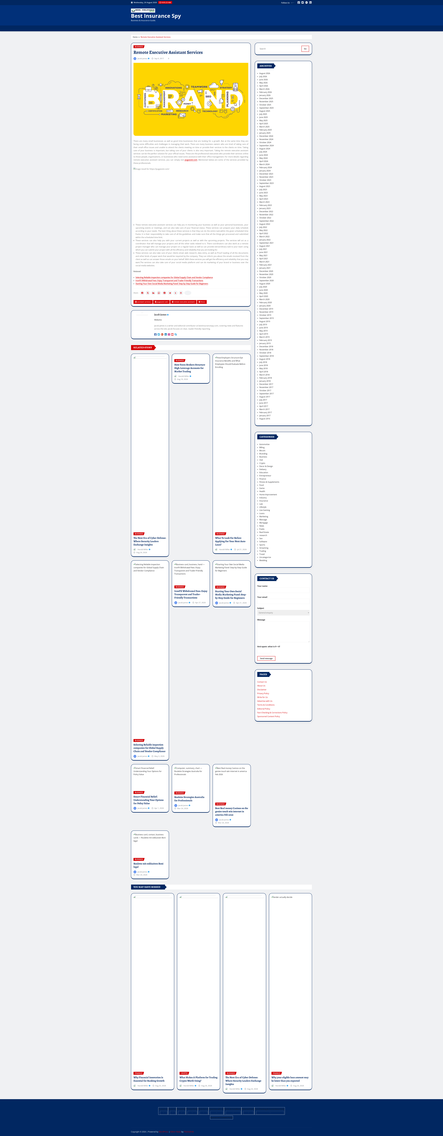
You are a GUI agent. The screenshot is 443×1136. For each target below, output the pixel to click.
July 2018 (263, 362)
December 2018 (266, 346)
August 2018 (264, 359)
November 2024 (266, 139)
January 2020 (265, 305)
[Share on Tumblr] (175, 293)
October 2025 (265, 104)
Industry (263, 497)
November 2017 (266, 387)
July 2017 (263, 400)
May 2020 (263, 293)
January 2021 (265, 268)
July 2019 (263, 324)
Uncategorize (265, 557)
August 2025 (264, 111)
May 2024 (263, 158)
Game (262, 488)
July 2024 (263, 151)
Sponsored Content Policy (268, 716)
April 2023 (263, 199)
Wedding (263, 560)
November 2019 (266, 312)
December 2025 (266, 98)
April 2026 (263, 86)
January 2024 (265, 170)
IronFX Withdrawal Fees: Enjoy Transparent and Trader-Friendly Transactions (169, 280)
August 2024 (264, 148)
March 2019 (264, 337)
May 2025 (263, 120)
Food (261, 485)
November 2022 (266, 214)
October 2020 (265, 277)
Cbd (261, 460)
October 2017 (265, 390)
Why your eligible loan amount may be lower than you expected (289, 1079)
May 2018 (263, 368)
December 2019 (266, 309)
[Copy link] (187, 293)
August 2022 (264, 224)
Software (263, 541)
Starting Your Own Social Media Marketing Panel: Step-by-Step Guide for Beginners (172, 283)
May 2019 (263, 331)
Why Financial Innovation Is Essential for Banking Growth (149, 1079)
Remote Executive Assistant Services (156, 37)
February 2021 (265, 265)
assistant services (144, 302)
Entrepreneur (265, 475)
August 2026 (264, 73)
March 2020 (264, 299)
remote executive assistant (184, 302)
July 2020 (263, 287)
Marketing (263, 516)
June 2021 (263, 252)
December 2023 (266, 174)
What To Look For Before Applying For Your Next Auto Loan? (230, 541)
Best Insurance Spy (156, 15)
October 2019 (265, 315)
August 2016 (264, 418)
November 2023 (266, 177)
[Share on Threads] (181, 293)
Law (261, 504)
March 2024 (264, 164)
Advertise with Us (264, 701)
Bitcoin (262, 450)
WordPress (163, 1131)
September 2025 (266, 108)
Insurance (263, 501)
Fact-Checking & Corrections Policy (272, 712)
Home (135, 37)
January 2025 (265, 133)
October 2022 (265, 217)
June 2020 (263, 290)
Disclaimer (261, 689)
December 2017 (266, 384)
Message (261, 619)
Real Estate (264, 532)
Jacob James (142, 58)
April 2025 (263, 123)
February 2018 (265, 378)
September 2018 (266, 356)
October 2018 (265, 352)
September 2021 (266, 243)
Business (263, 457)
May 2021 (263, 255)
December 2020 (266, 271)
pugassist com (162, 302)
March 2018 (264, 375)
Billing (262, 447)
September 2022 (266, 221)
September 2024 (266, 145)
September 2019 (266, 318)
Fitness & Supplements (269, 482)
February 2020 (265, 302)
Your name (262, 586)
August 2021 (264, 246)
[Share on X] (148, 293)
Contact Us (262, 682)
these (203, 302)
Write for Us (262, 697)
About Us (261, 685)
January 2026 (265, 95)
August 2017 (264, 396)
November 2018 (266, 349)
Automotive (264, 444)
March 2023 (264, 202)
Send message (266, 658)
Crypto (262, 463)
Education (263, 472)
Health (262, 491)
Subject (260, 608)
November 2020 (266, 274)
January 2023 (265, 208)
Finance (262, 479)
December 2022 (266, 211)
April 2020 (263, 296)
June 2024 (263, 155)
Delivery (262, 469)
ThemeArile (189, 1131)
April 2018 (263, 371)
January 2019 (265, 343)
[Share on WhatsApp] (159, 293)
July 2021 (263, 249)
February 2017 (265, 412)
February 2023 (265, 205)
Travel (262, 554)
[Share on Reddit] (170, 293)
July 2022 (263, 227)
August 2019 (264, 321)
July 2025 (263, 114)
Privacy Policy (263, 693)
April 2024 (263, 161)
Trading (262, 551)
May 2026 (263, 82)
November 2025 (266, 101)
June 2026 (263, 79)
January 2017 (265, 415)
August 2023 (264, 186)
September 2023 (266, 183)
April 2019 (263, 334)
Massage (263, 519)
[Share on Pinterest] (164, 293)
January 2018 (265, 381)
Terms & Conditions (266, 705)
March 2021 (264, 261)
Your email (262, 597)
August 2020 (264, 283)
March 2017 (264, 409)
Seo (261, 538)
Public (262, 529)
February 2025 (265, 130)
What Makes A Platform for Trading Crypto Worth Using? (198, 1079)
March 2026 (264, 89)
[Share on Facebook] (142, 293)
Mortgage (263, 522)
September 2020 (266, 280)
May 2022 (263, 230)
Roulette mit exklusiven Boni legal (148, 865)
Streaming (263, 548)
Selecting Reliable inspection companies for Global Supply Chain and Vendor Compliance (174, 277)
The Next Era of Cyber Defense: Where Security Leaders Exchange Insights (149, 541)
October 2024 (265, 142)
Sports (262, 545)
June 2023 (263, 192)
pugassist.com (191, 160)
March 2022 (264, 236)
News (261, 526)
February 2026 (265, 92)
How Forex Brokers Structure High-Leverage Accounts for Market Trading (189, 368)
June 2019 (263, 327)
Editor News (175, 1131)
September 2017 (266, 393)
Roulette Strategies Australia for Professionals (189, 798)
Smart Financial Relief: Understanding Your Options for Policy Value (148, 800)
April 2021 (263, 258)
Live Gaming (264, 510)
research (263, 535)
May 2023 (263, 195)
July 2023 (263, 189)
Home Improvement (268, 494)
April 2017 (263, 406)
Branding (263, 453)
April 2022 (263, 233)
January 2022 (265, 239)
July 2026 (263, 76)
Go (305, 48)
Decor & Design (266, 466)
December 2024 (266, 136)
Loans (262, 513)
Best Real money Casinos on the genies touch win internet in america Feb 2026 (231, 811)
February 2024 (265, 167)
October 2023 (265, 180)
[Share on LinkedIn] (153, 293)
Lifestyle (262, 507)
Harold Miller (143, 549)
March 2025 (264, 126)
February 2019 (265, 340)
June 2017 (263, 403)
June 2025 (263, 117)
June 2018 (263, 365)
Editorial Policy (263, 709)
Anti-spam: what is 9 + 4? (268, 646)
